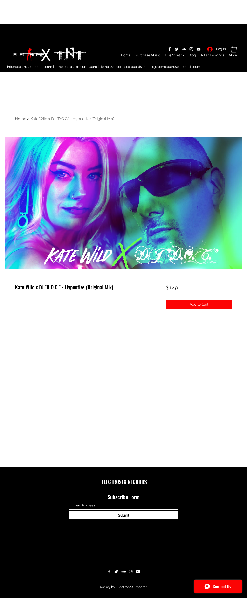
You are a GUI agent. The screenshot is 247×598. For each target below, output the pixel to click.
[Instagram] (130, 571)
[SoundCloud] (123, 571)
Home (20, 118)
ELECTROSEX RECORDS (124, 481)
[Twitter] (116, 571)
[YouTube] (138, 571)
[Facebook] (109, 571)
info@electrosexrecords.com (29, 67)
